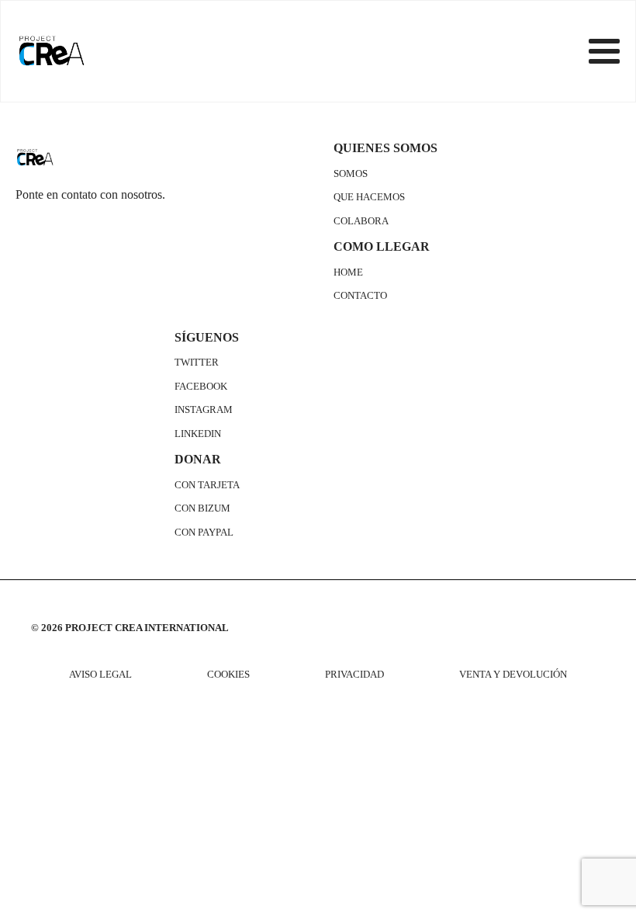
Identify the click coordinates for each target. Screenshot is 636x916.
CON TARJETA (207, 485)
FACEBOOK (201, 386)
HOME (348, 272)
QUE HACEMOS (369, 197)
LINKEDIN (198, 434)
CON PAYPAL (204, 532)
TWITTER (197, 362)
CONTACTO (360, 295)
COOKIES (228, 674)
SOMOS (351, 173)
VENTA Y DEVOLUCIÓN (513, 674)
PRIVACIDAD (354, 674)
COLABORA (361, 221)
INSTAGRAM (204, 409)
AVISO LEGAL (100, 674)
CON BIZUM (202, 508)
